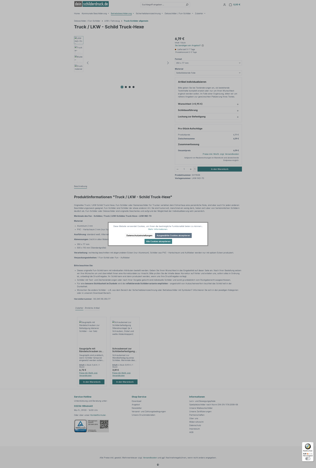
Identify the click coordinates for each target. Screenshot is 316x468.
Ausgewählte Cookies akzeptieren (173, 235)
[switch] (307, 458)
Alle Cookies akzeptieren (158, 241)
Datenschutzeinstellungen (139, 235)
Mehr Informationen (157, 229)
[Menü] (312, 443)
